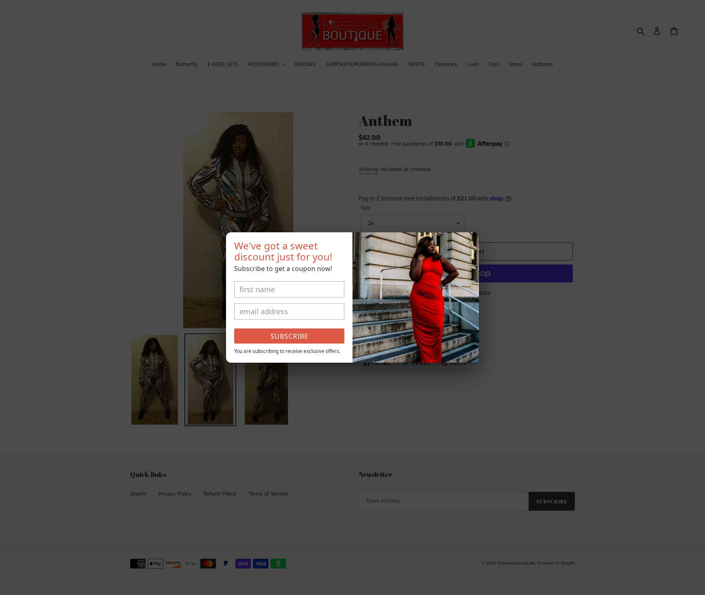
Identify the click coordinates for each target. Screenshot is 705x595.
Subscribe (289, 336)
